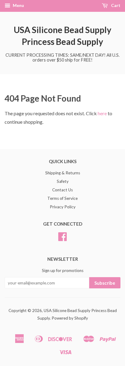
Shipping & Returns (62, 172)
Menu (18, 5)
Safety (63, 181)
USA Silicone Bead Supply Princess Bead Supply (62, 36)
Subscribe (104, 283)
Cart (115, 5)
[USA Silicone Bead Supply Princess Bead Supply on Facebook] (62, 238)
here (102, 113)
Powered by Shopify (70, 318)
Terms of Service (62, 198)
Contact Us (62, 189)
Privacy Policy (63, 206)
